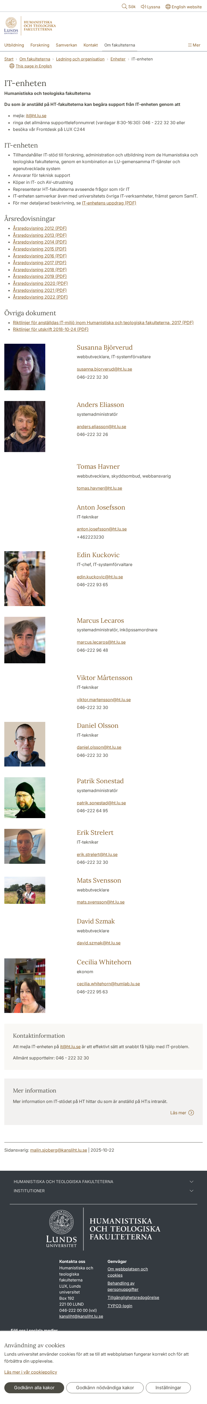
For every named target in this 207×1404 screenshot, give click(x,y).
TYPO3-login (120, 1305)
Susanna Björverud (105, 347)
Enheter (118, 59)
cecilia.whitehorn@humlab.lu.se (108, 983)
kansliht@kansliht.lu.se (81, 1316)
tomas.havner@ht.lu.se (99, 488)
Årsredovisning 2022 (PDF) (40, 297)
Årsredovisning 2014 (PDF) (40, 242)
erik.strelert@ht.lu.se (97, 854)
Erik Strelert (95, 832)
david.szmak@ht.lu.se (98, 942)
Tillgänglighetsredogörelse (133, 1297)
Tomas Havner (98, 466)
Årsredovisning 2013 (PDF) (40, 235)
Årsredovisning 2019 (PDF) (40, 276)
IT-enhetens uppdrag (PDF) (109, 203)
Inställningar (168, 1387)
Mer (196, 45)
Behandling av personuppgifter (123, 1286)
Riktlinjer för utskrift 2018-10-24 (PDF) (51, 329)
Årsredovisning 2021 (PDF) (40, 290)
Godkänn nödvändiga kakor (105, 1387)
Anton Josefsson (101, 507)
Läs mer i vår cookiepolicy (30, 1372)
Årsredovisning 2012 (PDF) (40, 228)
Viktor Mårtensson (105, 678)
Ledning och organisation (80, 59)
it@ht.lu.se (36, 115)
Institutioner (29, 1190)
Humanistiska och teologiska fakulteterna (63, 1181)
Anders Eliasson (100, 404)
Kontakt (91, 45)
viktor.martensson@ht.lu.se (104, 699)
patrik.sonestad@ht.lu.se (101, 802)
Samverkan (66, 45)
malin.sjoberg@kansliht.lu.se (58, 1150)
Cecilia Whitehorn (104, 962)
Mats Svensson (99, 880)
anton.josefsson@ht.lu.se (102, 529)
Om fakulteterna (119, 45)
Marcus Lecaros (100, 620)
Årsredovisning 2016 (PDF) (40, 256)
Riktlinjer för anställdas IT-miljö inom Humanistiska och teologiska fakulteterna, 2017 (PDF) (103, 322)
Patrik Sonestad (100, 781)
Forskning (39, 45)
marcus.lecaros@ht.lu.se (101, 642)
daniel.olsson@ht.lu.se (99, 747)
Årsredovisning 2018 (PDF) (40, 269)
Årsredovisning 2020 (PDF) (40, 283)
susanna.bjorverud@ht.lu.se (104, 369)
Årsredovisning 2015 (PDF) (40, 249)
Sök (132, 6)
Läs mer (179, 1112)
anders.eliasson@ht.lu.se (101, 426)
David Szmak (96, 921)
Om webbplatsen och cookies (128, 1272)
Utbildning (14, 45)
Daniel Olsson (98, 725)
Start (8, 59)
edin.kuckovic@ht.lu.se (100, 576)
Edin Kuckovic (98, 555)
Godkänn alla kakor (34, 1387)
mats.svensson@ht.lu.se (101, 902)
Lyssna (153, 6)
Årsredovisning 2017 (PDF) (40, 262)
